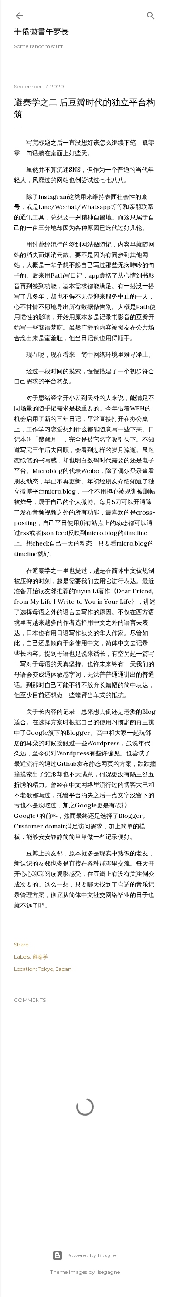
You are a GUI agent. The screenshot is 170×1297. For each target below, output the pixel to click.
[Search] (151, 13)
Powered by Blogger (92, 1255)
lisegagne (108, 1272)
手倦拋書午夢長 (41, 31)
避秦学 (40, 956)
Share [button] (21, 944)
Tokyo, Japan (54, 969)
